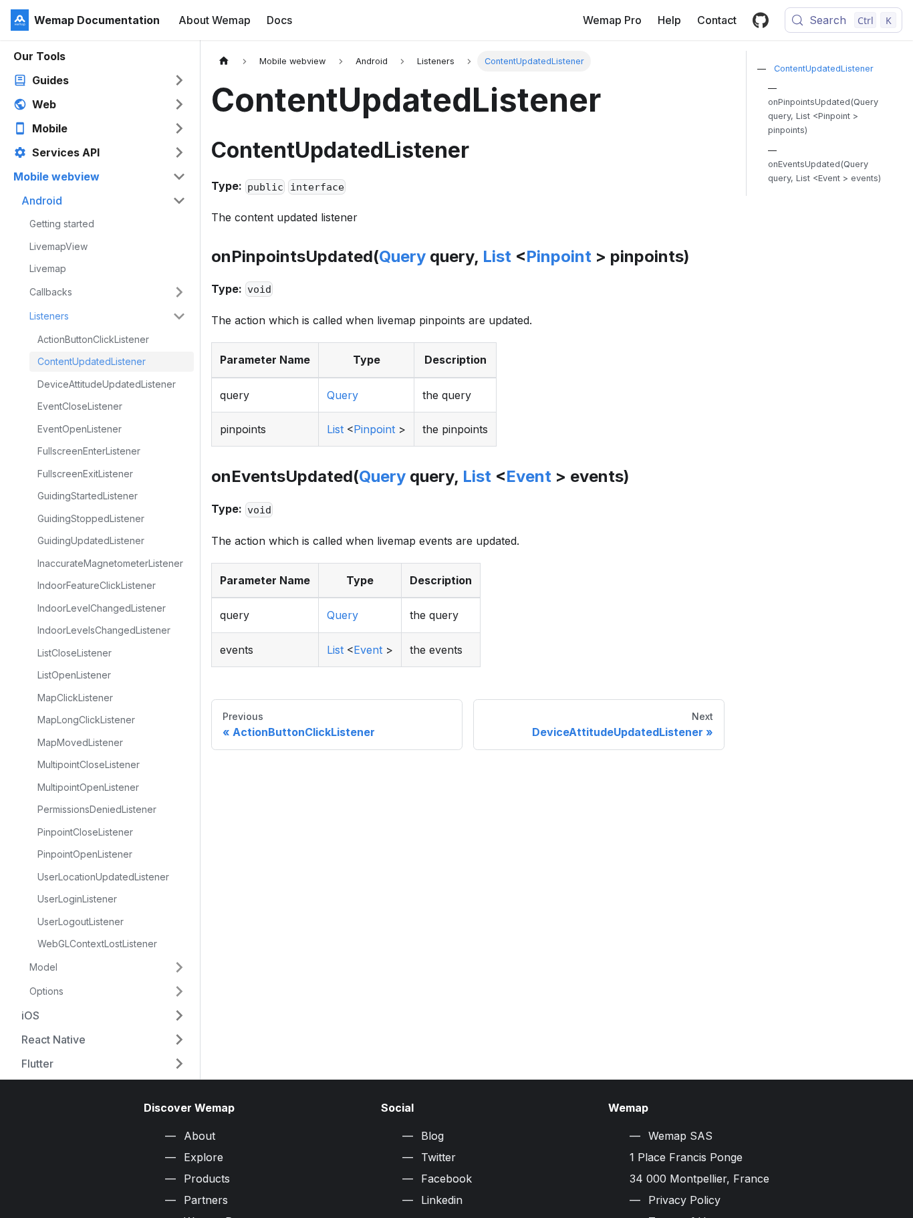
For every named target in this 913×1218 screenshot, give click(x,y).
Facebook (446, 1178)
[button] (99, 80)
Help (669, 20)
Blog (432, 1135)
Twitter (438, 1157)
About (199, 1135)
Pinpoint (559, 256)
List (497, 256)
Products (207, 1178)
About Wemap (214, 20)
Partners (206, 1200)
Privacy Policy (684, 1200)
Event (528, 476)
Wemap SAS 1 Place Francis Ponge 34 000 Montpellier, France (699, 1157)
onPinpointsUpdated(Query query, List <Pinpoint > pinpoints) (823, 116)
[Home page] (224, 61)
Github (761, 20)
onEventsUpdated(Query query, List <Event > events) (824, 171)
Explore (203, 1157)
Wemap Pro (612, 20)
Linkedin (442, 1200)
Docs (279, 20)
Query (402, 256)
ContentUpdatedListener (824, 69)
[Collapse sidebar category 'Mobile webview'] (179, 176)
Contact (717, 20)
